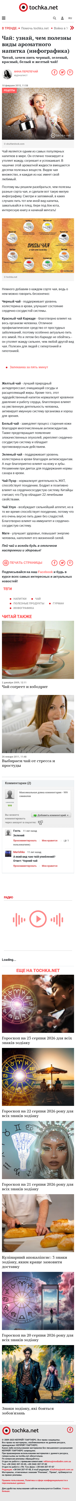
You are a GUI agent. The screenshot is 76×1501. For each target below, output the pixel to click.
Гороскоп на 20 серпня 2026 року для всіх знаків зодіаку (37, 1337)
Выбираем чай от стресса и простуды (28, 763)
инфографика (23, 608)
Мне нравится (49, 840)
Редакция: (7, 1469)
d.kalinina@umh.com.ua (61, 1469)
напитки (20, 598)
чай (38, 598)
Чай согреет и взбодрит (25, 686)
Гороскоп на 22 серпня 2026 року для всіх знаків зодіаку (37, 1113)
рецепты (9, 90)
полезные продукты (28, 603)
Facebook (45, 572)
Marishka (19, 852)
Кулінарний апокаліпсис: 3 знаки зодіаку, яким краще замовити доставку (34, 1262)
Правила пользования (13, 1480)
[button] (62, 18)
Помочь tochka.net (35, 28)
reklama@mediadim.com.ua (57, 1461)
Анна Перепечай (26, 71)
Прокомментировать (25, 840)
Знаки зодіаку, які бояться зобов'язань (28, 1411)
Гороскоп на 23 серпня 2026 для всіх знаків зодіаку (37, 1040)
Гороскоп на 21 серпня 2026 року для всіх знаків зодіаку (37, 1186)
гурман (58, 603)
